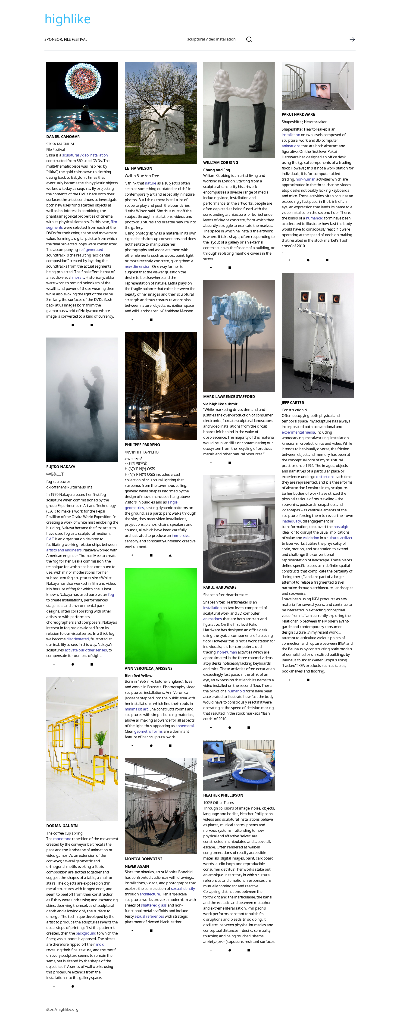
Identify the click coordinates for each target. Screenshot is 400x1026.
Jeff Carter (293, 402)
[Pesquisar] (249, 39)
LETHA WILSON (138, 168)
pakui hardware (298, 114)
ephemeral (184, 725)
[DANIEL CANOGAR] (82, 98)
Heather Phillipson (223, 795)
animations (212, 618)
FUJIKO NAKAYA (60, 466)
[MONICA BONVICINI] (161, 807)
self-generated (91, 249)
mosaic (78, 277)
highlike (67, 18)
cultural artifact (339, 537)
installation (212, 607)
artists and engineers (64, 550)
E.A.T (50, 538)
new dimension (137, 266)
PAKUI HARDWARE (220, 587)
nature (150, 183)
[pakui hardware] (318, 87)
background (86, 933)
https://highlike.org (61, 1009)
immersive (180, 535)
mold (100, 944)
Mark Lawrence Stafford (229, 396)
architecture (150, 894)
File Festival (55, 149)
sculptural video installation (85, 155)
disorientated (77, 638)
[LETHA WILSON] (161, 114)
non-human (227, 652)
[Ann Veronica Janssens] (161, 617)
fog (111, 594)
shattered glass (154, 905)
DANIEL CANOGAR (63, 136)
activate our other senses (86, 650)
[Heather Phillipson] (239, 766)
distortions (325, 476)
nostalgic (341, 526)
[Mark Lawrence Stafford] (239, 337)
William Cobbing (220, 162)
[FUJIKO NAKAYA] (82, 401)
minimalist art (136, 709)
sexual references (149, 916)
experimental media (298, 432)
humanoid (236, 691)
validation (311, 537)
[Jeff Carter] (318, 336)
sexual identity (183, 888)
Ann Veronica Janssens (148, 668)
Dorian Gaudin (62, 825)
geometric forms (148, 731)
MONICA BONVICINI (143, 858)
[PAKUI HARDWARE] (239, 530)
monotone (62, 838)
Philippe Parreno (142, 444)
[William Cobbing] (239, 111)
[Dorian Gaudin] (82, 750)
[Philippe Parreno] (161, 387)
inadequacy (291, 521)
